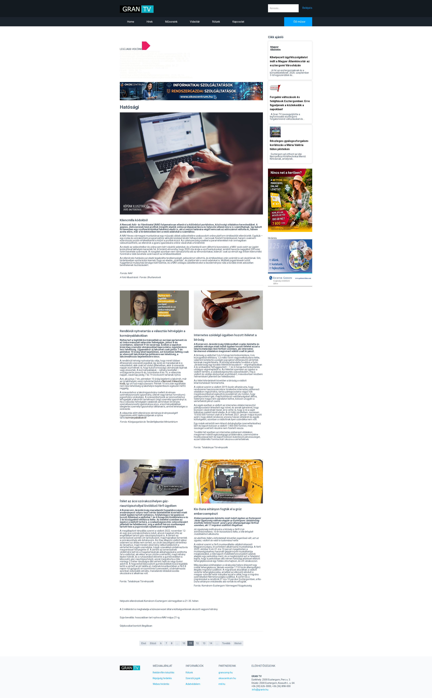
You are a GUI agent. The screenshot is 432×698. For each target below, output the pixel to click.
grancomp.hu (226, 672)
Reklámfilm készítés (163, 672)
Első (143, 643)
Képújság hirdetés (162, 678)
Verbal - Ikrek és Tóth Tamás (135, 72)
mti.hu (222, 684)
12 (197, 643)
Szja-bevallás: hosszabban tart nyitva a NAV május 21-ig (150, 617)
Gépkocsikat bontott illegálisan (136, 625)
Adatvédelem (193, 684)
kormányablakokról (136, 417)
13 (204, 643)
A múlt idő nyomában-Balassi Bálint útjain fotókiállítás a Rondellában (156, 77)
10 (183, 643)
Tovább (226, 643)
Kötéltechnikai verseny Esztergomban (140, 51)
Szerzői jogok (193, 678)
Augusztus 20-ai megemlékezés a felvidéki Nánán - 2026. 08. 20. (154, 58)
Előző (153, 643)
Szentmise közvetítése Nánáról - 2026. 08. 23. (144, 68)
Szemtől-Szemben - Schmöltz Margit (140, 63)
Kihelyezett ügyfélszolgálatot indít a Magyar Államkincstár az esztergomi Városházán (290, 61)
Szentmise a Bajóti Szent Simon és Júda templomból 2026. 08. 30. (155, 53)
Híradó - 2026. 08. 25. (131, 70)
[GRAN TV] (142, 9)
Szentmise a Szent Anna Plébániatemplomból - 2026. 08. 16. (152, 75)
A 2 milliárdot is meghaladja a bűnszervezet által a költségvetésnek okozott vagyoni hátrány (169, 609)
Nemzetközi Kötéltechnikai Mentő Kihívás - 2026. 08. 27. (149, 65)
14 (210, 643)
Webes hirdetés (161, 684)
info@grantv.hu (260, 689)
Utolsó (237, 643)
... (177, 643)
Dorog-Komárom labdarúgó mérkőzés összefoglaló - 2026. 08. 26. (155, 61)
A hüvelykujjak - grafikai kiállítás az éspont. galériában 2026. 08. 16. (155, 56)
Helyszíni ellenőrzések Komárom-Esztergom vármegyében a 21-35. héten (159, 601)
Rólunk (189, 672)
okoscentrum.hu (227, 678)
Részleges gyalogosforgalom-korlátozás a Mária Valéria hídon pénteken (289, 145)
